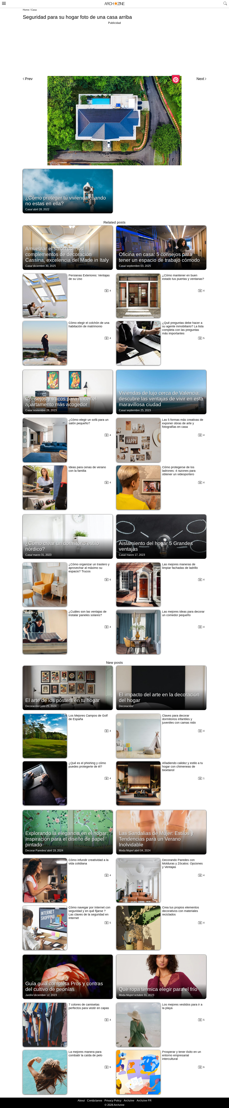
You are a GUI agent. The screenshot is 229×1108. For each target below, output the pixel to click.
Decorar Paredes (35, 850)
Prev (29, 79)
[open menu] (3, 3)
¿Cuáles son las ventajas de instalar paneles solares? (87, 613)
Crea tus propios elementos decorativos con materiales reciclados (180, 911)
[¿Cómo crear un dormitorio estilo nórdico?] (68, 536)
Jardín (29, 995)
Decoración (32, 706)
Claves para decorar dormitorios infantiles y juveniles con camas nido (179, 719)
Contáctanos (94, 1100)
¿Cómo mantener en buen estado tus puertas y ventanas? (183, 277)
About (81, 1100)
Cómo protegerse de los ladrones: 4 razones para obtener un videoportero (178, 471)
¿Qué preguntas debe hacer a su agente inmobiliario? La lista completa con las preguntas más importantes (183, 328)
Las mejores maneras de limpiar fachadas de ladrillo (180, 566)
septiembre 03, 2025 (139, 265)
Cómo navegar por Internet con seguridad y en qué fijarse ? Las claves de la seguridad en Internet (89, 913)
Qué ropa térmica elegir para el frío (158, 989)
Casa (34, 9)
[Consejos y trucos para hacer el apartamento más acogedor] (68, 392)
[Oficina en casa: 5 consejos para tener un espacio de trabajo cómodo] (161, 247)
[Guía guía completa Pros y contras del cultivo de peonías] (68, 976)
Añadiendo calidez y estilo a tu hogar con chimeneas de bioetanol (182, 766)
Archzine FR (144, 1100)
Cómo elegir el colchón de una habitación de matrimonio (89, 324)
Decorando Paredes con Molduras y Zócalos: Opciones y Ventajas (182, 863)
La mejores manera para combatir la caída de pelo (85, 1053)
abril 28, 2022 (41, 209)
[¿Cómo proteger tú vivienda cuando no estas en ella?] (68, 191)
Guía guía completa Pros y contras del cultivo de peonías (64, 986)
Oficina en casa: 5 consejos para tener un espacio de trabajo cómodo (159, 257)
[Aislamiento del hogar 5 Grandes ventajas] (161, 536)
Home (26, 9)
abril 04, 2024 (142, 850)
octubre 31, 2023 (144, 995)
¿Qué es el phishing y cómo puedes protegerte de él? (87, 764)
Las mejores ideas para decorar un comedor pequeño (183, 613)
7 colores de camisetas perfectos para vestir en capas (89, 1006)
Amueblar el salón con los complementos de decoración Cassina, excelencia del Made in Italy (67, 254)
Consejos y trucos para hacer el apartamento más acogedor (61, 401)
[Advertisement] (114, 48)
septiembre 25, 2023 (139, 410)
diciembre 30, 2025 (44, 265)
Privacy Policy (112, 1100)
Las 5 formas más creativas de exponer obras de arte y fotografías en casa (182, 423)
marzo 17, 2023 (136, 554)
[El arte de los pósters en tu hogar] (68, 687)
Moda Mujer (126, 850)
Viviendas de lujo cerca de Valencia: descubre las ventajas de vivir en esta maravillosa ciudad (161, 398)
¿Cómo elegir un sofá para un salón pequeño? (88, 421)
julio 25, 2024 (48, 706)
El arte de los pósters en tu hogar (62, 700)
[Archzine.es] (114, 4)
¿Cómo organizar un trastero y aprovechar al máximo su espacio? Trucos (89, 568)
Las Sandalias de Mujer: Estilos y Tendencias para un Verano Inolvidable (156, 838)
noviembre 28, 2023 (45, 410)
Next (200, 79)
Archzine (129, 1100)
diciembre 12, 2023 (45, 995)
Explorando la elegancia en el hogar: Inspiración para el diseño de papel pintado (66, 838)
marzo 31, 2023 (42, 554)
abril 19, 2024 (55, 850)
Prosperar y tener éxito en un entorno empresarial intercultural (181, 1055)
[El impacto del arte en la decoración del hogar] (161, 687)
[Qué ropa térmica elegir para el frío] (161, 976)
